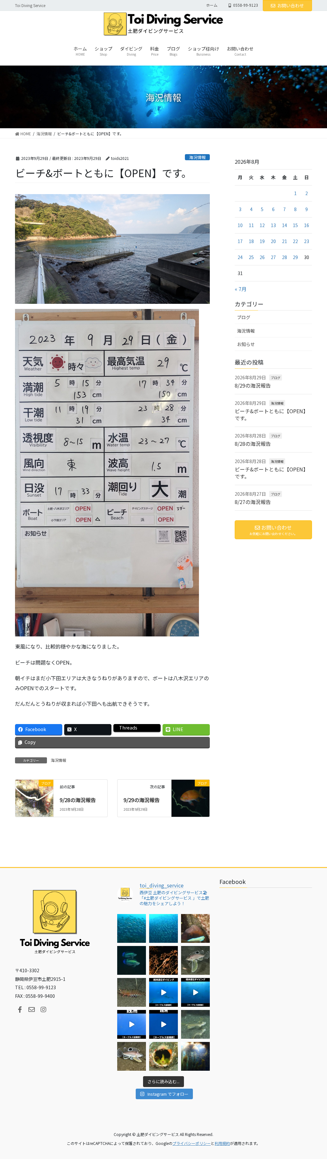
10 (240, 225)
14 (284, 225)
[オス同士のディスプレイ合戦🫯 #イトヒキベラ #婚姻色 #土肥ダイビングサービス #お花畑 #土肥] (131, 960)
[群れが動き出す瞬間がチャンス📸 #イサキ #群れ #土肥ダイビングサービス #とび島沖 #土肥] (163, 928)
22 (295, 241)
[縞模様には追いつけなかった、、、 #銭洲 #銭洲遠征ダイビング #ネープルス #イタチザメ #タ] (163, 1024)
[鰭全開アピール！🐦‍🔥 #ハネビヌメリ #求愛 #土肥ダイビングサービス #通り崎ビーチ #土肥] (195, 1024)
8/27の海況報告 (253, 502)
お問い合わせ (290, 5)
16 (306, 225)
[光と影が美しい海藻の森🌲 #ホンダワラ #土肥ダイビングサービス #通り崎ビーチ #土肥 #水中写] (195, 1056)
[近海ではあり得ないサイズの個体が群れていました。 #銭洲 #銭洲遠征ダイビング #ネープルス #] (195, 992)
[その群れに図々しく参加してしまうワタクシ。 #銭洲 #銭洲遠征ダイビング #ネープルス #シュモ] (163, 992)
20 (273, 241)
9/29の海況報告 (142, 800)
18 (251, 241)
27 (273, 257)
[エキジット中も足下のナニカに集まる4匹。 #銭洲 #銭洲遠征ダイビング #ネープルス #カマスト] (131, 1024)
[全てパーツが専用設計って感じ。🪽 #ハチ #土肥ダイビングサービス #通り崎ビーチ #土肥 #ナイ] (131, 1056)
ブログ (243, 317)
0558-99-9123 (245, 5)
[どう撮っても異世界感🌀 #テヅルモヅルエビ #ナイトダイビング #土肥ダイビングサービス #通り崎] (163, 960)
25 (251, 257)
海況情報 (197, 157)
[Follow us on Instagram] (43, 1009)
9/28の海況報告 (78, 800)
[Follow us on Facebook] (20, 1009)
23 (306, 241)
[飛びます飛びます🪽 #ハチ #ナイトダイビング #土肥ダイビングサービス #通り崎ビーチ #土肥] (195, 960)
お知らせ (246, 344)
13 (273, 225)
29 (295, 257)
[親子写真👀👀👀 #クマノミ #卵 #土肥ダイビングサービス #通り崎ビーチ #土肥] (195, 928)
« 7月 (241, 289)
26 (262, 257)
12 (262, 225)
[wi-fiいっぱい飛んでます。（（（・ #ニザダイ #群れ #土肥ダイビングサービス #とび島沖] (131, 928)
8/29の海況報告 (253, 385)
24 (240, 257)
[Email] (31, 1009)
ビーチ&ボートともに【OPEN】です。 (271, 414)
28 (284, 257)
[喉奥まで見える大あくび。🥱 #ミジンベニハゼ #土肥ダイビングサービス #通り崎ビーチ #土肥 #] (163, 1056)
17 (240, 241)
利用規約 (222, 1143)
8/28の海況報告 (253, 443)
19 (262, 241)
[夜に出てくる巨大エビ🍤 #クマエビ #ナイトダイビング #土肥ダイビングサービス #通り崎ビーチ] (131, 992)
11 (251, 225)
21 (284, 241)
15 (295, 225)
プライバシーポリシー (191, 1143)
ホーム (211, 5)
